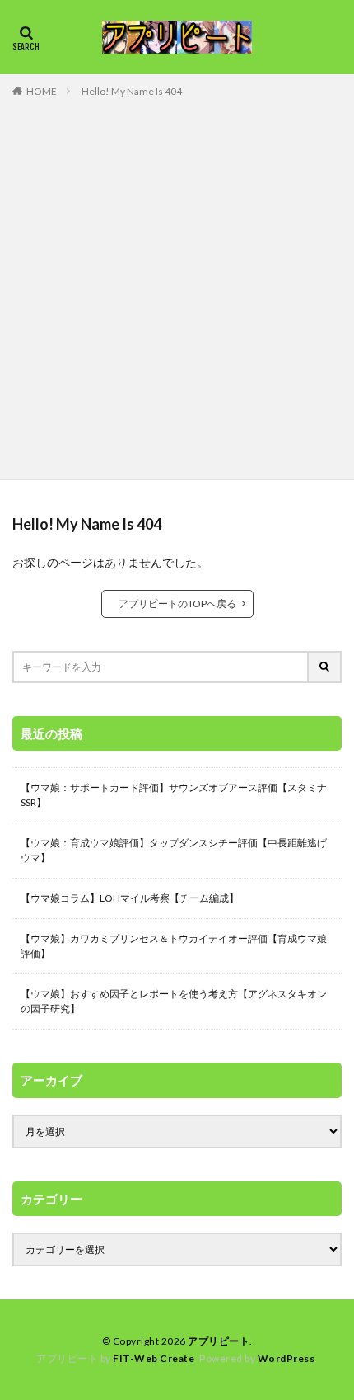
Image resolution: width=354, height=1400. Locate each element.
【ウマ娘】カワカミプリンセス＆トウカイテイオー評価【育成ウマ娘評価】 (174, 945)
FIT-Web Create (153, 1358)
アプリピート (218, 1341)
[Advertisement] (177, 285)
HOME (41, 91)
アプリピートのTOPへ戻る (177, 603)
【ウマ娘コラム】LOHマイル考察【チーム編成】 (130, 898)
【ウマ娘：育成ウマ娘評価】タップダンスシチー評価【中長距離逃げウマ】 (174, 850)
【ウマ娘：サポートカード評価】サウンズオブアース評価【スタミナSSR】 (174, 794)
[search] (325, 667)
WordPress (286, 1358)
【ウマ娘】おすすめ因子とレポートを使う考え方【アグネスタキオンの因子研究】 (174, 1001)
